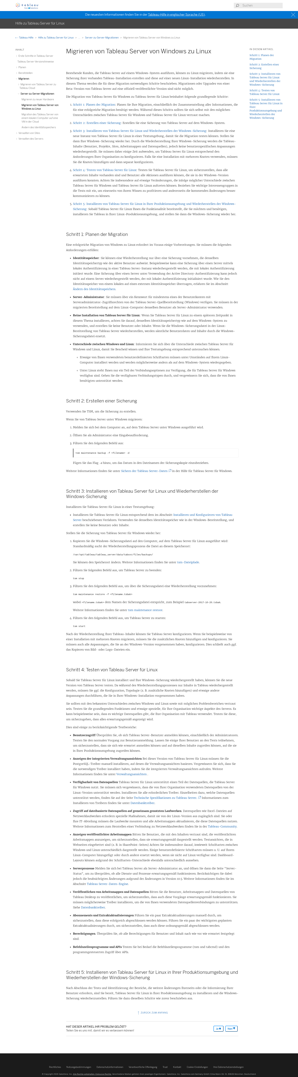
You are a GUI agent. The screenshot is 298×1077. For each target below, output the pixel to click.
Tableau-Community (222, 826)
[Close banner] (293, 15)
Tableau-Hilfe (26, 37)
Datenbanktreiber (143, 803)
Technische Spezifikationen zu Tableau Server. (167, 798)
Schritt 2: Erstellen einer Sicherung (97, 123)
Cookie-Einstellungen (197, 1067)
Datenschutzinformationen (110, 1067)
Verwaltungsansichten (131, 774)
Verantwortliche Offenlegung (143, 1067)
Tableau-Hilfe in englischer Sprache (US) (176, 15)
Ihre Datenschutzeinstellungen (228, 1067)
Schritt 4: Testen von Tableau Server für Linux (104, 170)
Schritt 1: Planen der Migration (94, 104)
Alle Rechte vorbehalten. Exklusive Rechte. (92, 1074)
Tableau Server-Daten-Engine (107, 884)
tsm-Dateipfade (188, 562)
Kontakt (177, 1067)
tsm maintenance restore (145, 610)
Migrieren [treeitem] (23, 78)
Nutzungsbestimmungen (78, 1067)
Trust (165, 1067)
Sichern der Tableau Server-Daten (145, 471)
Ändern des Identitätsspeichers (94, 289)
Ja (217, 1028)
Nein (230, 1028)
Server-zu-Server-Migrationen (102, 37)
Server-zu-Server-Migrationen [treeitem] (37, 93)
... (79, 37)
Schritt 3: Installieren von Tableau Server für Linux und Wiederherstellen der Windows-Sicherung (139, 131)
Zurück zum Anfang (154, 1012)
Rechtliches (55, 1067)
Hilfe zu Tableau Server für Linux (56, 37)
